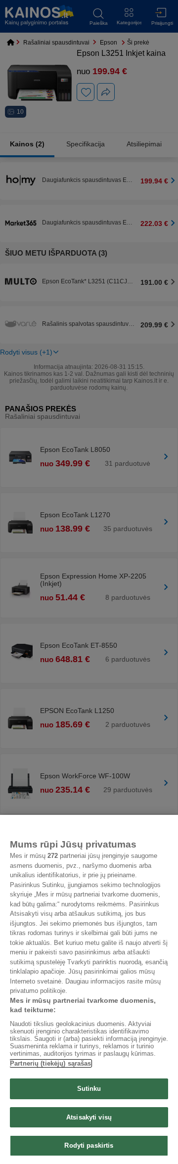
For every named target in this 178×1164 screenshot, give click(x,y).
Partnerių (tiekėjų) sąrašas (50, 1063)
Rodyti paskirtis (88, 1145)
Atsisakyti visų (89, 1117)
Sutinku (89, 1088)
